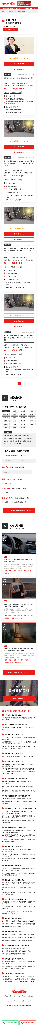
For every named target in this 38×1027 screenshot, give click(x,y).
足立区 (29, 441)
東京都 (6, 411)
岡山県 (32, 417)
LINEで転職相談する (11, 1023)
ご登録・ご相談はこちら (19, 698)
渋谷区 (6, 441)
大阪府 (14, 411)
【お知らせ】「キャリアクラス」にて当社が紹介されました (18, 976)
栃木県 (6, 424)
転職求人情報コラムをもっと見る (19, 673)
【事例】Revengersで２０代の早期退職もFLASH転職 (16, 799)
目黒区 (20, 438)
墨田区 (6, 438)
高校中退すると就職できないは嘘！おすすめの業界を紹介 (18, 940)
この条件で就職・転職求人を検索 (20, 510)
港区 (15, 435)
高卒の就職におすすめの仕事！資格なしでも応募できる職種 (18, 924)
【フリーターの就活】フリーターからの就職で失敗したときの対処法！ (18, 907)
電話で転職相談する (28, 1023)
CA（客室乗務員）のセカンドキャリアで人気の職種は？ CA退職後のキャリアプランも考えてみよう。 (19, 743)
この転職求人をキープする (20, 58)
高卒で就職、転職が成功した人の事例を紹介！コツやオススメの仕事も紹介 (18, 782)
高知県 (6, 427)
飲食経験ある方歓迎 (20, 502)
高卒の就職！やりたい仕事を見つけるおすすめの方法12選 (18, 921)
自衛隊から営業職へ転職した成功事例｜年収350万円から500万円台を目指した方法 (18, 859)
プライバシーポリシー (20, 996)
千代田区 (6, 435)
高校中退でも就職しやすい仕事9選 (11, 927)
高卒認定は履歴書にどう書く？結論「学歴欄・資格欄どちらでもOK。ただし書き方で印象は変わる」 (18, 967)
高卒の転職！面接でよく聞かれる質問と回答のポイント (17, 951)
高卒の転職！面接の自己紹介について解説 (13, 954)
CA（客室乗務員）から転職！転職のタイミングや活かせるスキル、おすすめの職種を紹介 (18, 831)
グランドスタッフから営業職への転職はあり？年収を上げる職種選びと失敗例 (18, 821)
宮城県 (14, 427)
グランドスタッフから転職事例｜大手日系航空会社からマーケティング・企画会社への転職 (18, 812)
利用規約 (30, 996)
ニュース (9, 1001)
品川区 (15, 438)
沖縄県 (32, 421)
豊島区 (15, 441)
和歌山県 (5, 417)
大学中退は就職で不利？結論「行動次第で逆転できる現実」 (18, 769)
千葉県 (14, 424)
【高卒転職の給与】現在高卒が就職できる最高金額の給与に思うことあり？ (18, 719)
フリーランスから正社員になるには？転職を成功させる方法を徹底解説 (18, 884)
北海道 (23, 417)
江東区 (10, 438)
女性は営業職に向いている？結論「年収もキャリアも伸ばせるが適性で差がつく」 (18, 765)
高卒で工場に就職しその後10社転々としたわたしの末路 (17, 756)
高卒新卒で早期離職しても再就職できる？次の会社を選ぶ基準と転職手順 (19, 802)
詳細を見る (20, 69)
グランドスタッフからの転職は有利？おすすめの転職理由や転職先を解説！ (18, 738)
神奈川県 (5, 414)
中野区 (10, 441)
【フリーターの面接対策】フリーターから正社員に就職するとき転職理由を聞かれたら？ (18, 912)
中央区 (12, 435)
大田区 (24, 438)
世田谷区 (29, 438)
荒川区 (20, 441)
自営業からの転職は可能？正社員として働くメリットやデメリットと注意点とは (18, 893)
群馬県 (23, 421)
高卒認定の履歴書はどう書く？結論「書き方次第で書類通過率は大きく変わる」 (18, 962)
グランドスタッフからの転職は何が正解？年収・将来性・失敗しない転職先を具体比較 (18, 817)
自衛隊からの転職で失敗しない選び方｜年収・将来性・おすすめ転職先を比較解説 (18, 850)
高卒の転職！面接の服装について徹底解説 (13, 948)
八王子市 (6, 443)
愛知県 (23, 411)
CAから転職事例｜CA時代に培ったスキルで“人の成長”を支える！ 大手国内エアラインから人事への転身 (18, 836)
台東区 (29, 435)
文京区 (24, 435)
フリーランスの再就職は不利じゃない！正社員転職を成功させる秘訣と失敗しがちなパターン (18, 874)
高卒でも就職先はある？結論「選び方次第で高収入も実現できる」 (18, 787)
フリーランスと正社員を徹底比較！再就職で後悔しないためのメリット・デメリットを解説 (18, 869)
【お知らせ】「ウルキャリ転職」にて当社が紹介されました (18, 982)
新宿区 (20, 435)
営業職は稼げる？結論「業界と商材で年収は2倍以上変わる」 (19, 791)
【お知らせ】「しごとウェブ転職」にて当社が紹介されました (18, 979)
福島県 (23, 427)
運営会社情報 (8, 996)
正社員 (7, 492)
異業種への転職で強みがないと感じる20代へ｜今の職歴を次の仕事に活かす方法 (18, 772)
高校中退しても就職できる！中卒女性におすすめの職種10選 (18, 937)
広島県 (32, 424)
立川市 (12, 443)
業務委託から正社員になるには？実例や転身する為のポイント (18, 888)
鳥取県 (23, 424)
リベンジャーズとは (19, 1001)
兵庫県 (23, 414)
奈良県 (32, 414)
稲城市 (21, 443)
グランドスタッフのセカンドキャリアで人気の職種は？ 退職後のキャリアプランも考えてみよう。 (18, 747)
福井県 (14, 421)
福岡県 (14, 417)
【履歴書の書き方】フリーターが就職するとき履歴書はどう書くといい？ (18, 903)
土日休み (7, 502)
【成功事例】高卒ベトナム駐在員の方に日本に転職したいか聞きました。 (18, 728)
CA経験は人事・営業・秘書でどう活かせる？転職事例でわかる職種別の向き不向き (18, 840)
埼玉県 (32, 411)
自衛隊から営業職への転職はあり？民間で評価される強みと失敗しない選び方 (18, 855)
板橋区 (24, 441)
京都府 (14, 414)
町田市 (16, 443)
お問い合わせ (20, 63)
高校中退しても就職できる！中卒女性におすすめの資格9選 (18, 934)
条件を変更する (12, 29)
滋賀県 (6, 421)
